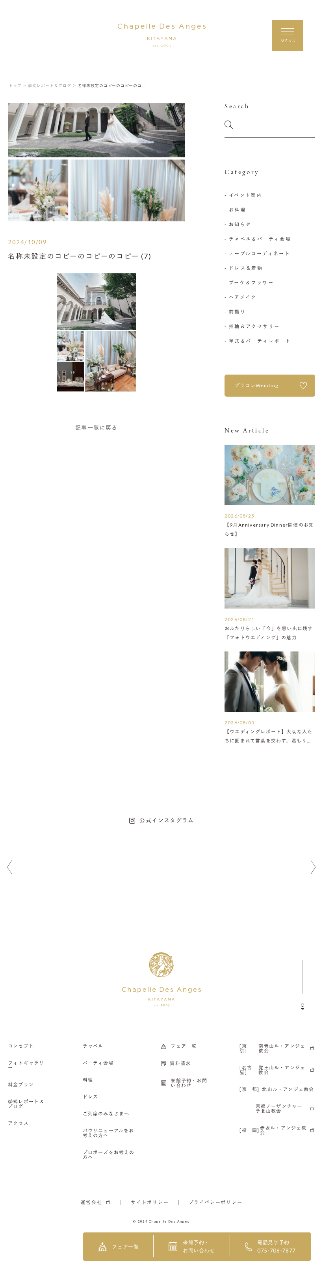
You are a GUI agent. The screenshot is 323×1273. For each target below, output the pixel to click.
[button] (9, 867)
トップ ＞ (18, 85)
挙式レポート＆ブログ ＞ (52, 85)
